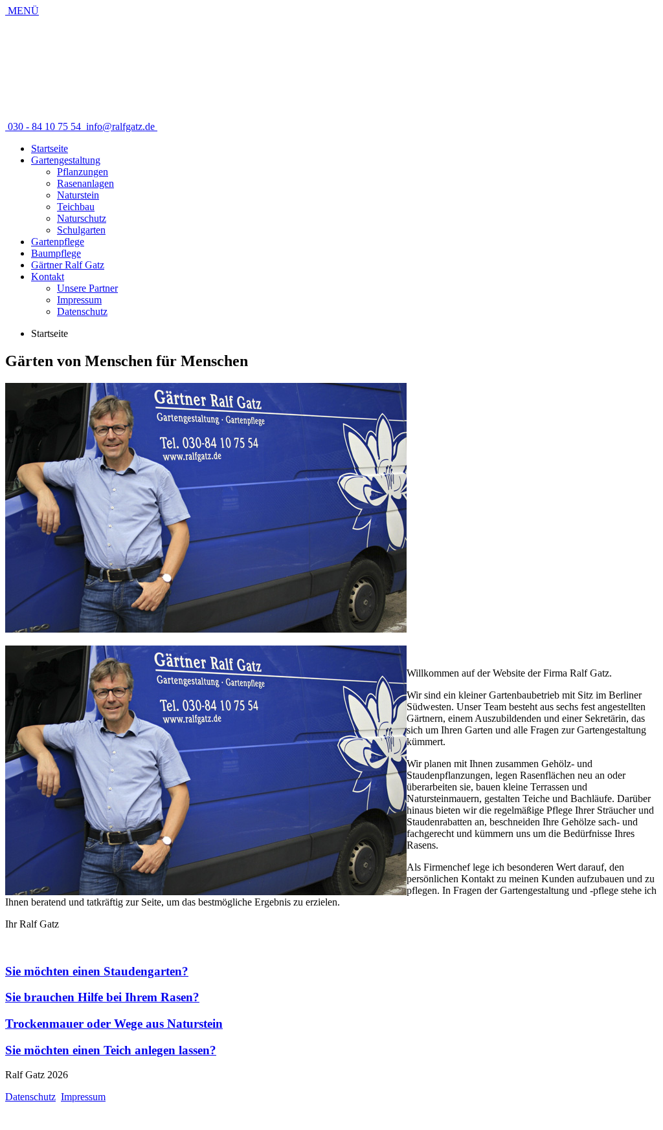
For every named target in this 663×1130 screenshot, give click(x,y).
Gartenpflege (57, 241)
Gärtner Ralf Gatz (67, 264)
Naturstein (78, 195)
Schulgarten (81, 229)
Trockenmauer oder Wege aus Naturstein (114, 1023)
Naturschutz (81, 218)
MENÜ (22, 10)
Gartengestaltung (65, 160)
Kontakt (47, 276)
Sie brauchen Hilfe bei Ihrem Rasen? (102, 997)
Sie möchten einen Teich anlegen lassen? (110, 1050)
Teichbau (76, 206)
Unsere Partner (87, 288)
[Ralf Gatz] (142, 104)
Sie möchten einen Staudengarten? (96, 971)
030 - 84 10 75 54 (44, 126)
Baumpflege (56, 253)
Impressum (79, 299)
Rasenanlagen (85, 183)
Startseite (49, 148)
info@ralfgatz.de (120, 126)
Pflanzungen (82, 171)
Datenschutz (82, 311)
